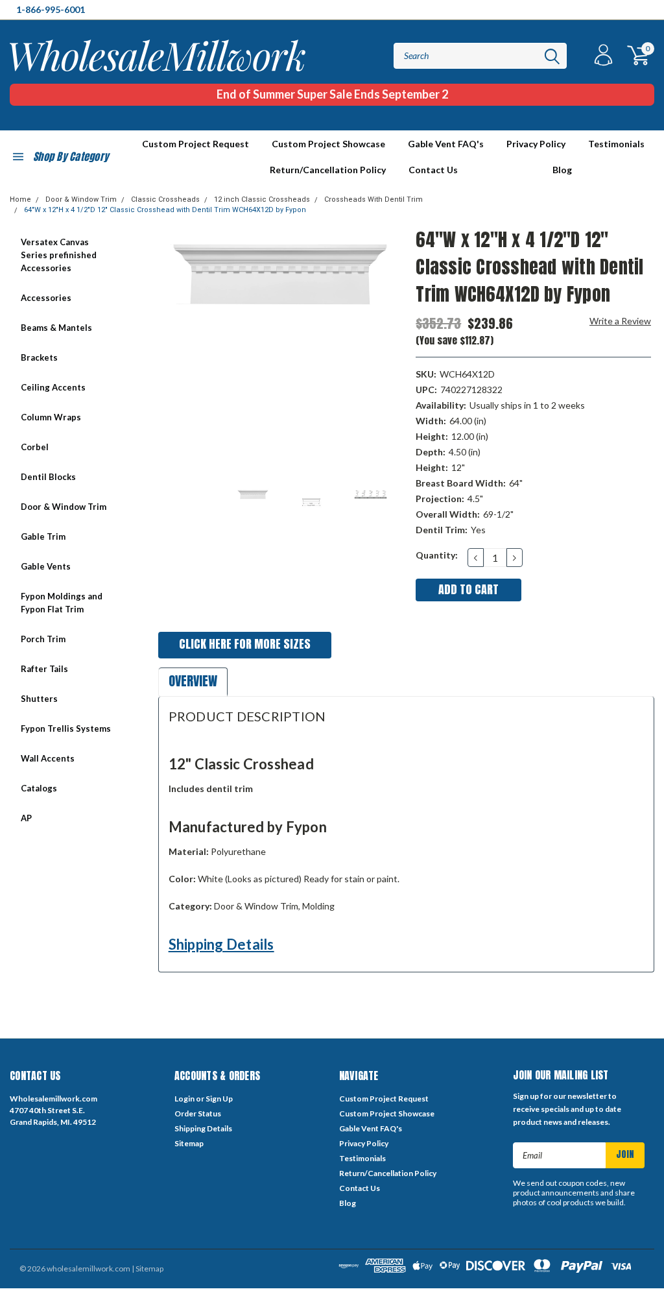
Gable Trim (43, 536)
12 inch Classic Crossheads (262, 199)
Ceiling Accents (53, 387)
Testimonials (616, 143)
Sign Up (219, 1098)
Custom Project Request (195, 143)
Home (20, 199)
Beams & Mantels (56, 327)
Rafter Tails (44, 669)
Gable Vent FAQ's (446, 143)
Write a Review (620, 320)
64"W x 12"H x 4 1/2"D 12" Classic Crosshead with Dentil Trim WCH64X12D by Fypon (165, 210)
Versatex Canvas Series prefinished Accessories (59, 255)
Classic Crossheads (165, 199)
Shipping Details (221, 944)
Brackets (39, 357)
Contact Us (433, 169)
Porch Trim (43, 639)
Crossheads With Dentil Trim (373, 199)
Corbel (35, 447)
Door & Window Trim (81, 199)
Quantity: (437, 554)
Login (184, 1098)
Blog (562, 169)
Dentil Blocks (48, 477)
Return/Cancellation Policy (328, 169)
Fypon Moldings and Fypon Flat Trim (61, 602)
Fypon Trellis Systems (66, 728)
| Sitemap (147, 1268)
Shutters (39, 698)
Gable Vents (46, 566)
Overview (193, 681)
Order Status (197, 1113)
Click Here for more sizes (245, 644)
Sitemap (189, 1143)
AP (26, 818)
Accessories (46, 298)
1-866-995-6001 (50, 9)
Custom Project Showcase (328, 143)
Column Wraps (51, 417)
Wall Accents (48, 758)
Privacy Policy (535, 143)
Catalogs (39, 788)
